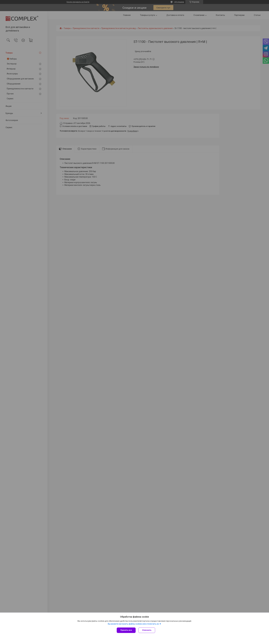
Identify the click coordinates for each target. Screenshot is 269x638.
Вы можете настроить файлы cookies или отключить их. (133, 624)
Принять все (126, 630)
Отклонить (146, 630)
